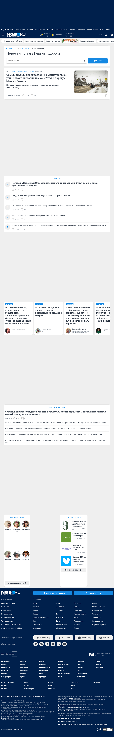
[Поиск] (100, 35)
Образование (61, 628)
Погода (42, 30)
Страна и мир (97, 610)
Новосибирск (12, 49)
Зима (58, 603)
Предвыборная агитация (11, 625)
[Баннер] (70, 41)
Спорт (94, 603)
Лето (57, 614)
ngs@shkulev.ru (25, 715)
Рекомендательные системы (67, 721)
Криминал (60, 607)
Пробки (57, 35)
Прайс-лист (5, 607)
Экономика (96, 618)
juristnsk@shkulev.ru (7, 718)
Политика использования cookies (69, 718)
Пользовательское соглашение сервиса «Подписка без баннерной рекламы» (82, 724)
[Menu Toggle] (2, 35)
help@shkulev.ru (16, 719)
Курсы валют (92, 30)
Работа (76, 618)
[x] (59, 644)
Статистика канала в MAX (11, 628)
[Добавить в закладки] (106, 95)
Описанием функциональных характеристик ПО (73, 707)
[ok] (47, 644)
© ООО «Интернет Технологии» (11, 729)
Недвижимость (7, 30)
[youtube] (64, 644)
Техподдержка (7, 621)
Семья (76, 628)
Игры (102, 30)
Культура (59, 610)
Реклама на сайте (8, 603)
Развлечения (79, 621)
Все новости (24, 49)
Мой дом (59, 618)
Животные (37, 625)
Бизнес (36, 607)
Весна (35, 610)
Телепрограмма (61, 30)
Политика (78, 610)
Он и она (77, 603)
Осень (76, 607)
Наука (58, 621)
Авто (35, 603)
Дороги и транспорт (41, 618)
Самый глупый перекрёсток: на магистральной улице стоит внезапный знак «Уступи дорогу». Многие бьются (36, 78)
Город (35, 614)
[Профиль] (111, 35)
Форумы (50, 30)
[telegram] (35, 644)
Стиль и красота (98, 607)
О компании (6, 610)
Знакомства (32, 30)
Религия (77, 625)
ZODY (108, 30)
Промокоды (20, 30)
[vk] (41, 644)
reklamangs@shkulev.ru (74, 698)
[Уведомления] (106, 35)
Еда (34, 621)
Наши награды (7, 614)
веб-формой (38, 719)
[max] (53, 644)
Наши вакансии (7, 618)
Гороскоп (81, 30)
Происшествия (80, 614)
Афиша (73, 30)
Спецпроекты (97, 621)
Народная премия (99, 625)
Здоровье (37, 628)
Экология (96, 614)
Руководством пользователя (67, 706)
